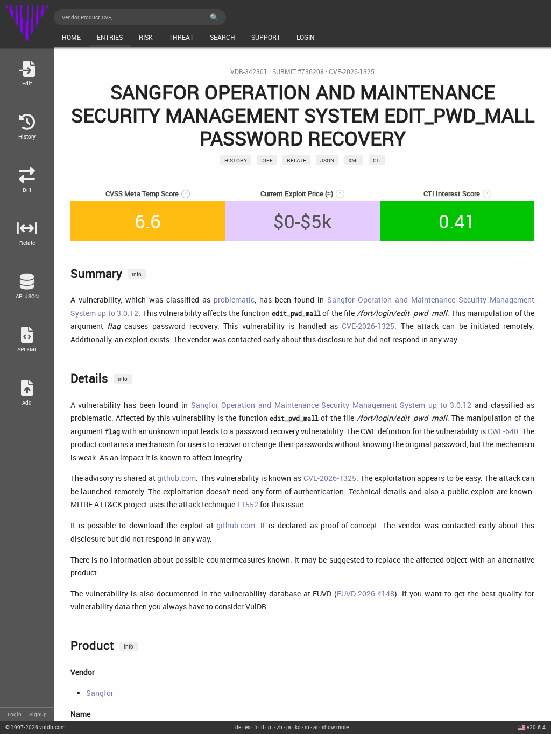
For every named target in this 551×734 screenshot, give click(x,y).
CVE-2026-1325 (352, 71)
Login (15, 714)
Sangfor (100, 693)
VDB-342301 (248, 71)
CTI (377, 160)
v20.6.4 (536, 727)
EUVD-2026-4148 (365, 593)
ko (298, 727)
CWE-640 (503, 431)
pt (270, 727)
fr (255, 727)
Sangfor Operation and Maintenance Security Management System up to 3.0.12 (331, 405)
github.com (176, 478)
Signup (38, 714)
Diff (267, 160)
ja (288, 727)
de (238, 727)
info (137, 274)
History (235, 160)
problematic (234, 299)
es (247, 727)
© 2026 (35, 727)
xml (353, 160)
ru (307, 727)
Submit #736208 (298, 71)
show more (335, 727)
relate (296, 160)
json (327, 160)
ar (315, 727)
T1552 (247, 504)
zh (279, 727)
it (262, 727)
